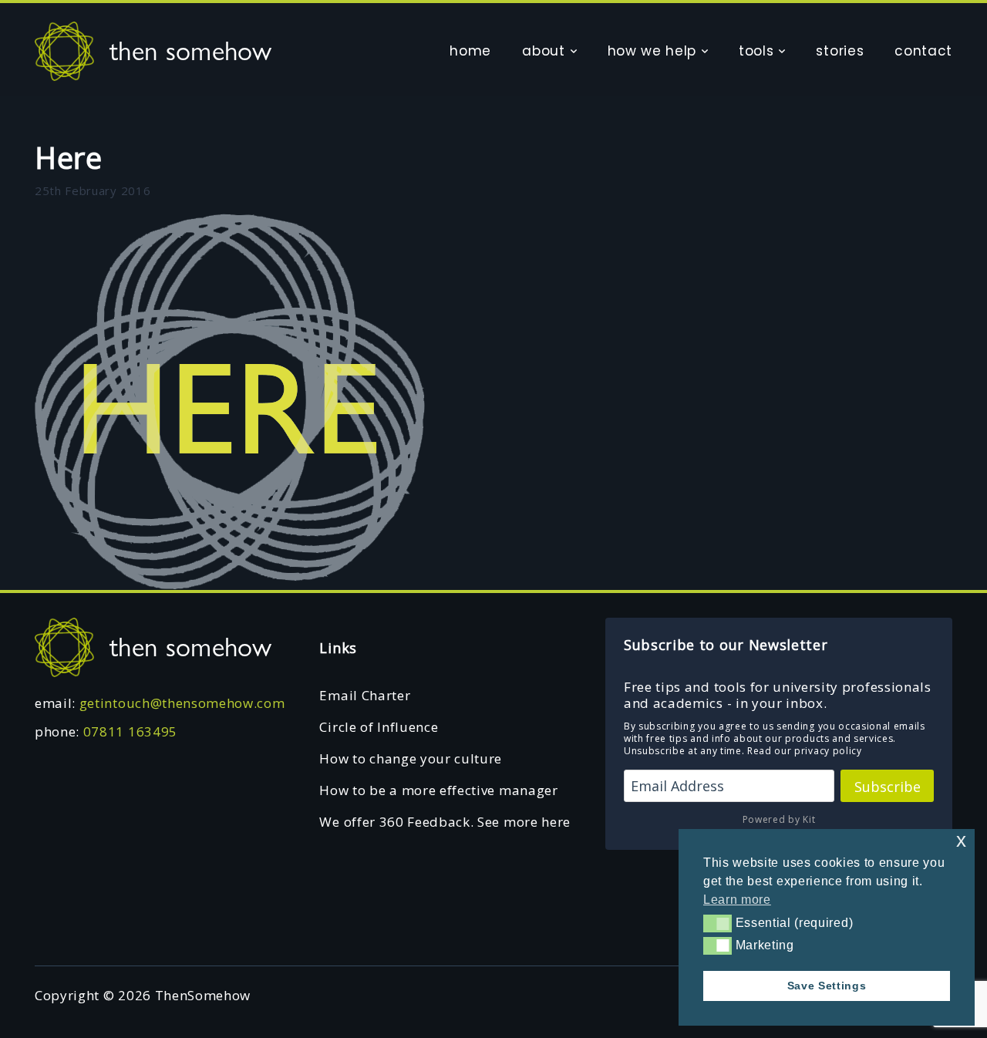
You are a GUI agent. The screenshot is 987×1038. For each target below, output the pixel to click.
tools (756, 51)
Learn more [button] (737, 899)
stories (840, 51)
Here (69, 157)
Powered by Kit (779, 819)
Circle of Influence (378, 727)
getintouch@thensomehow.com (182, 703)
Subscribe (887, 786)
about (543, 51)
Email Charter (364, 695)
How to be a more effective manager (438, 790)
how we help (652, 51)
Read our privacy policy (804, 750)
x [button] (961, 840)
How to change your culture (410, 758)
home (470, 51)
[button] (717, 923)
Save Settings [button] (827, 985)
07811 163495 (130, 731)
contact (923, 51)
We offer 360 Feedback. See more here (444, 822)
